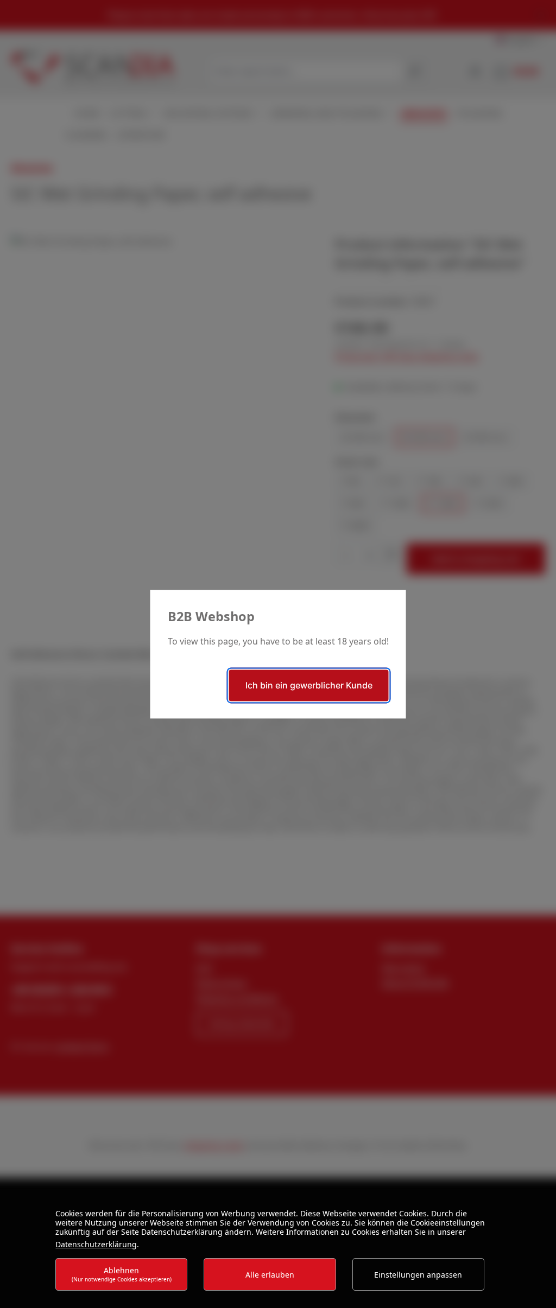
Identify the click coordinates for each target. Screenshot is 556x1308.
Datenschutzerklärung (96, 1244)
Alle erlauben (269, 1274)
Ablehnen (122, 1274)
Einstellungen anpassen (418, 1274)
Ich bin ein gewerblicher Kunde (308, 685)
